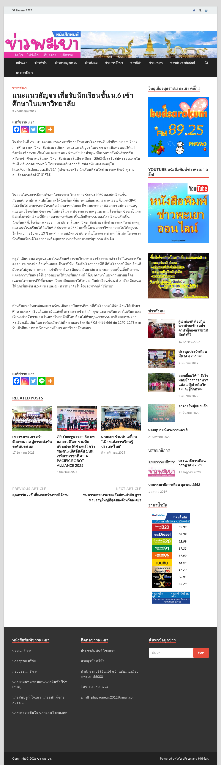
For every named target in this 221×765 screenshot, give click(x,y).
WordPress (184, 758)
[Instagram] (206, 10)
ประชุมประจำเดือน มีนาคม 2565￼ (192, 353)
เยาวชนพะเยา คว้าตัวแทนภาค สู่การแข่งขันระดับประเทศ (32, 441)
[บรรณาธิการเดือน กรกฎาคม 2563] (161, 461)
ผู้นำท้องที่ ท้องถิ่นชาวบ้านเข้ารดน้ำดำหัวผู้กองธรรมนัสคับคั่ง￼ (193, 328)
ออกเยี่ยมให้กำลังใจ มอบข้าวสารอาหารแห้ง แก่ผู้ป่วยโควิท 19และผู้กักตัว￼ (193, 382)
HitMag (203, 758)
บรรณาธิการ (24, 72)
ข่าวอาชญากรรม (66, 63)
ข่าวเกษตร (156, 63)
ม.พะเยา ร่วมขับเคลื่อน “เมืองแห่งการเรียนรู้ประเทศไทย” (119, 441)
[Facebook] (194, 10)
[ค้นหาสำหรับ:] (179, 653)
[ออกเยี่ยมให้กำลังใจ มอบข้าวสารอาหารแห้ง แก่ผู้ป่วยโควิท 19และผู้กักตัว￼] (161, 376)
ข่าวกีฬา (136, 63)
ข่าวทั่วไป (41, 63)
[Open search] (206, 63)
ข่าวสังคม (91, 63)
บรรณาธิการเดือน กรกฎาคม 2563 (192, 462)
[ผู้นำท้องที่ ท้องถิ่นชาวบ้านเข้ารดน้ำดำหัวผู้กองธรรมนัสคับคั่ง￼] (161, 322)
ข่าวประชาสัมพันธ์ (182, 63)
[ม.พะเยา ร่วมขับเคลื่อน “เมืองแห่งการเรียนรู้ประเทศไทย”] (121, 420)
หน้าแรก (21, 63)
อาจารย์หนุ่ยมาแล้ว (193, 406)
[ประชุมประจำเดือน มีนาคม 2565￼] (161, 352)
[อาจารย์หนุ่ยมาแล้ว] (161, 406)
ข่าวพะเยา (44, 758)
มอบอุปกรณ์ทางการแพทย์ (168, 430)
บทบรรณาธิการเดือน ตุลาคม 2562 (174, 484)
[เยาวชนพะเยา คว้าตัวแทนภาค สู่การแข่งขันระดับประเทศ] (32, 420)
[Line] (42, 129)
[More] (50, 129)
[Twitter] (200, 10)
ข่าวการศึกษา (114, 63)
